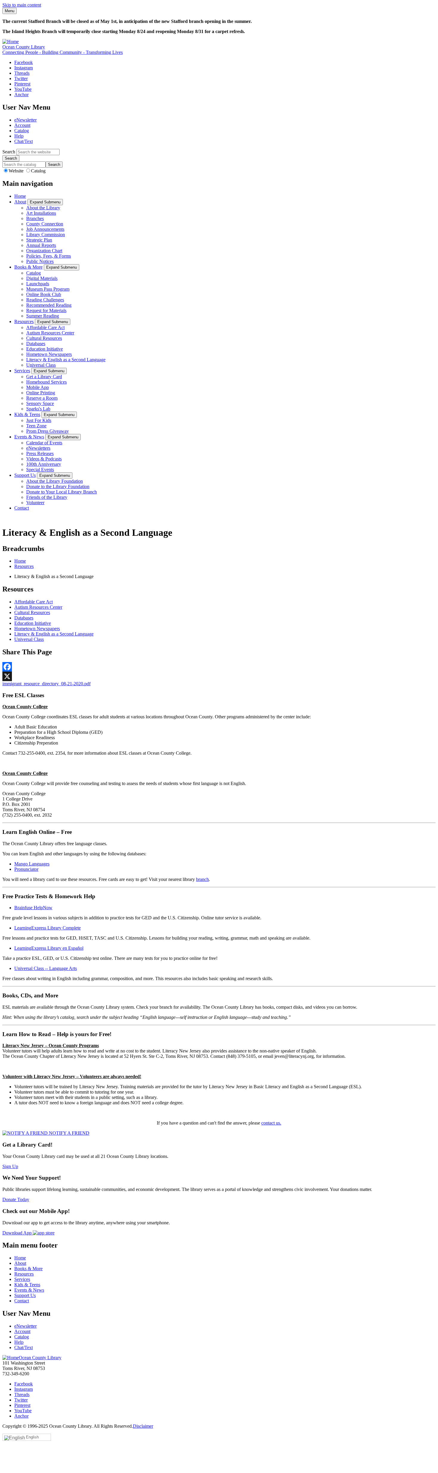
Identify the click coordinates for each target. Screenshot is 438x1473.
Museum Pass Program (47, 289)
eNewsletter (25, 119)
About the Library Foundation (54, 481)
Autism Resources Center (50, 332)
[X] (219, 676)
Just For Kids (38, 420)
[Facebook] (219, 667)
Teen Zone (36, 425)
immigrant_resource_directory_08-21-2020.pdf (46, 683)
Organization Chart (44, 250)
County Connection (44, 223)
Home (20, 196)
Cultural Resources (44, 338)
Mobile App (37, 387)
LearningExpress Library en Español (48, 948)
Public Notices (40, 261)
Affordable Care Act (45, 327)
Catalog (21, 130)
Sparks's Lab (38, 408)
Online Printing (40, 392)
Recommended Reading (49, 305)
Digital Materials (42, 278)
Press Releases (40, 453)
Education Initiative (44, 348)
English (32, 1437)
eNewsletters (38, 448)
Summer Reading (42, 315)
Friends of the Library (46, 497)
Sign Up (10, 1166)
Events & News (29, 436)
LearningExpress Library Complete (47, 927)
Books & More (28, 267)
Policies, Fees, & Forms (48, 256)
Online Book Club (43, 294)
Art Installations (41, 213)
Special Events (40, 469)
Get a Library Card (44, 376)
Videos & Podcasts (44, 458)
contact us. (271, 1122)
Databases (35, 343)
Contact (21, 507)
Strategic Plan (39, 239)
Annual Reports (41, 245)
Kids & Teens (27, 414)
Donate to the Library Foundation (57, 486)
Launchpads (37, 283)
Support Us (25, 475)
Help (19, 135)
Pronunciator (26, 869)
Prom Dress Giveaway (47, 431)
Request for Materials (46, 310)
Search (8, 151)
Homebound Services (46, 381)
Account (22, 125)
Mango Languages (31, 863)
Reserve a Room (42, 398)
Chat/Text (23, 141)
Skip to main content (21, 4)
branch (202, 879)
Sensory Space (40, 403)
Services (22, 370)
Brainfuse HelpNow (33, 907)
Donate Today (15, 1199)
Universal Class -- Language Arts (45, 968)
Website (17, 170)
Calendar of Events (44, 442)
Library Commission (45, 234)
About (20, 201)
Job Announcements (45, 229)
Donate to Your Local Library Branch (61, 491)
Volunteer (35, 502)
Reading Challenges (45, 299)
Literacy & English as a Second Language (65, 359)
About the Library (43, 207)
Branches (35, 218)
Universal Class (41, 365)
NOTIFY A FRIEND (68, 1133)
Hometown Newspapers (49, 354)
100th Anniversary (43, 464)
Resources (24, 321)
